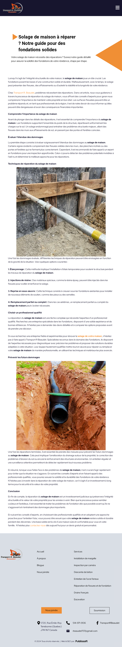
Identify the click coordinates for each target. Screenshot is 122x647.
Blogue (40, 565)
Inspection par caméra (85, 565)
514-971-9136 (79, 622)
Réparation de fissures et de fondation (92, 585)
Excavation (79, 599)
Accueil (40, 551)
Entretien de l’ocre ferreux (86, 578)
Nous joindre (43, 572)
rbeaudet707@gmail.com (85, 630)
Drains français (81, 592)
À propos (41, 558)
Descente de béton (83, 572)
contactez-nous (38, 525)
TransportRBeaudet (109, 622)
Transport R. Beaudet (24, 92)
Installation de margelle (85, 558)
